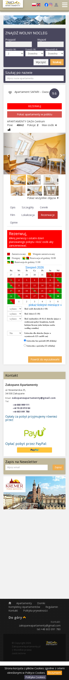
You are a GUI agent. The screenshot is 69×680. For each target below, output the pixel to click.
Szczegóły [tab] (28, 207)
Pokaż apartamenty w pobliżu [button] (34, 114)
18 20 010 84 (21, 408)
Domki (41, 603)
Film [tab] (12, 215)
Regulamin (51, 607)
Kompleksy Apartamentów (24, 607)
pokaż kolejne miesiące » (45, 305)
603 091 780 (21, 411)
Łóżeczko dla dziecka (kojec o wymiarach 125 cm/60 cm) (37, 334)
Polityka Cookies (35, 677)
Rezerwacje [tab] (48, 215)
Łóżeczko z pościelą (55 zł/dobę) (40, 346)
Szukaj (57, 62)
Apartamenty (24, 603)
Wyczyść (41, 62)
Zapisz (58, 467)
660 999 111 (21, 404)
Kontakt (13, 610)
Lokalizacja (28, 215)
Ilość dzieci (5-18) (32, 314)
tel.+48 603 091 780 (49, 629)
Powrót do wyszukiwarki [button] (45, 359)
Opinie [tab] (14, 222)
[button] (8, 153)
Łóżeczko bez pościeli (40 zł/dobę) (41, 341)
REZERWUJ (34, 106)
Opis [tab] (12, 207)
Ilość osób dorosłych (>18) (36, 309)
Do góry (15, 617)
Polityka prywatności (35, 610)
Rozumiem (54, 672)
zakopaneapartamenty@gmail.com (34, 398)
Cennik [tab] (44, 207)
